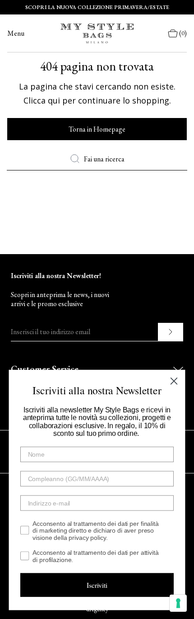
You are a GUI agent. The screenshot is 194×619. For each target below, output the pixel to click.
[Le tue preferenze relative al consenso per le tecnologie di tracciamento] (178, 603)
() (183, 33)
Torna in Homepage (97, 129)
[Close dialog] (173, 381)
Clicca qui (41, 100)
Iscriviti (97, 585)
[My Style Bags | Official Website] (97, 33)
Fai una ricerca (104, 159)
